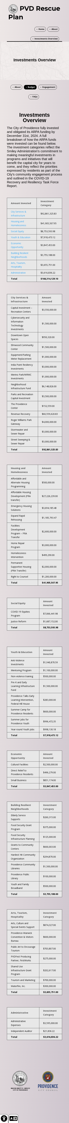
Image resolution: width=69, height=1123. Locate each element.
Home (41, 29)
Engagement (48, 87)
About (55, 29)
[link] (4, 1118)
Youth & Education (20, 237)
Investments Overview (46, 38)
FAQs (35, 96)
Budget (31, 87)
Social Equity (17, 231)
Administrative (18, 272)
